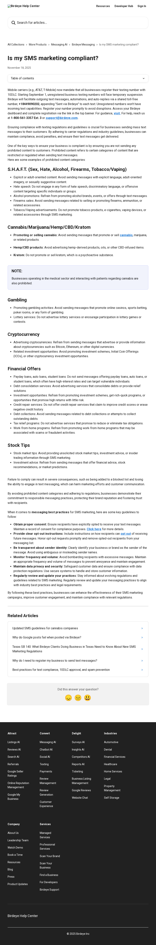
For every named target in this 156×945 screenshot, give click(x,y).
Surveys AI (78, 742)
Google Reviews (81, 790)
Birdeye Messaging (83, 44)
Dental (108, 749)
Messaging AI (59, 44)
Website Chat (80, 797)
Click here (94, 529)
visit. (117, 113)
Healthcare (110, 764)
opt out (126, 533)
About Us (13, 832)
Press (11, 876)
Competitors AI (81, 756)
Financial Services (114, 756)
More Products (38, 44)
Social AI (45, 756)
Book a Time (15, 854)
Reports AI (78, 764)
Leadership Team (18, 840)
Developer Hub (124, 6)
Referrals (13, 764)
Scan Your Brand (50, 856)
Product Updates (18, 884)
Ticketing (77, 771)
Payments (46, 771)
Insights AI (78, 749)
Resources (103, 6)
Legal (107, 778)
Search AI (13, 756)
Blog (10, 869)
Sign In (142, 6)
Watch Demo (15, 847)
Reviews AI (14, 749)
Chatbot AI (46, 749)
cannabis (126, 235)
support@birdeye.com (62, 118)
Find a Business (49, 874)
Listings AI (14, 742)
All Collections (16, 44)
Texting (44, 764)
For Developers (49, 882)
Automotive (111, 742)
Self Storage (111, 797)
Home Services (113, 771)
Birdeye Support (49, 889)
